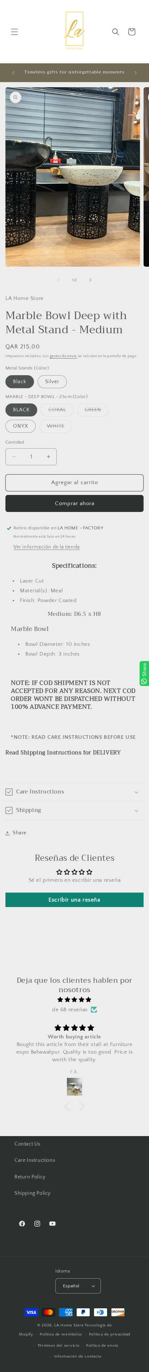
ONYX (20, 426)
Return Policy (30, 1177)
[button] (14, 32)
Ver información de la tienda (46, 547)
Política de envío (102, 1345)
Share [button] (19, 833)
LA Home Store (69, 1325)
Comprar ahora (74, 503)
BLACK (21, 410)
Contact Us (27, 1144)
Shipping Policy (32, 1193)
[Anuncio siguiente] (136, 73)
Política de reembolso (61, 1334)
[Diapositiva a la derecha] (90, 280)
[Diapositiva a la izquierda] (59, 280)
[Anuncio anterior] (13, 73)
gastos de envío (63, 356)
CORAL (61, 411)
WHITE (59, 428)
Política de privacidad (109, 1334)
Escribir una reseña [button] (74, 900)
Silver (52, 382)
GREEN (97, 411)
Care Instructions (34, 1160)
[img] (74, 1000)
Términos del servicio (59, 1345)
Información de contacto (78, 1356)
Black (19, 382)
